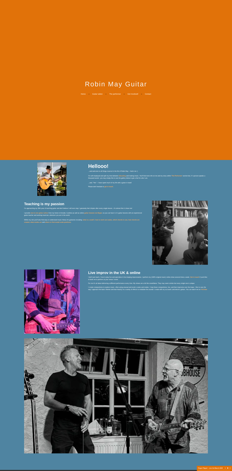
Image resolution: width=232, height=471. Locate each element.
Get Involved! (133, 94)
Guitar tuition (97, 94)
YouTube (204, 289)
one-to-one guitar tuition (39, 213)
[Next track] (230, 468)
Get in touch (194, 277)
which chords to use (120, 220)
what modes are (36, 222)
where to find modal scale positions (58, 222)
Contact (148, 94)
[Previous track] (225, 468)
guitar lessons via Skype (93, 213)
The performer (115, 94)
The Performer (177, 176)
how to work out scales (103, 220)
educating (122, 176)
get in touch (108, 186)
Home (83, 94)
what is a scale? (88, 220)
